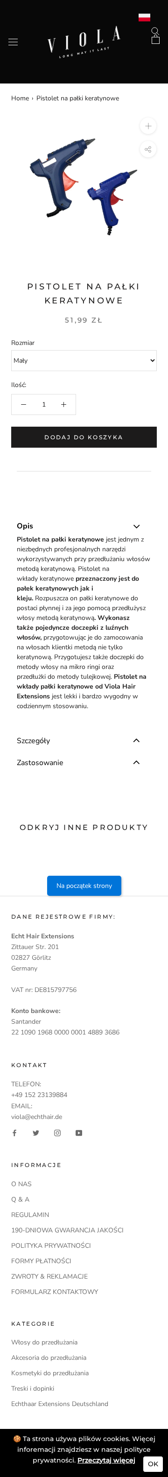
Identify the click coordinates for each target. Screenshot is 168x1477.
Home (20, 98)
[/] (84, 31)
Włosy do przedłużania (44, 1342)
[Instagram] (57, 1132)
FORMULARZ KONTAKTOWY (54, 1291)
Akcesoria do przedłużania (48, 1357)
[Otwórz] (13, 41)
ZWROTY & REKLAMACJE (49, 1276)
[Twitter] (36, 1132)
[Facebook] (14, 1132)
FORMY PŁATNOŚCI (41, 1261)
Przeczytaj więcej (106, 1460)
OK (153, 1464)
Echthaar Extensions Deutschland (59, 1404)
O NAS (21, 1184)
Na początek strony (84, 885)
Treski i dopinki (32, 1388)
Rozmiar (23, 342)
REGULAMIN (30, 1214)
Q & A (20, 1199)
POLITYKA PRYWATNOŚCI (51, 1245)
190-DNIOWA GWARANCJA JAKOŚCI (67, 1230)
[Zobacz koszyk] (156, 39)
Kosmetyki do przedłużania (50, 1373)
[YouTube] (79, 1132)
